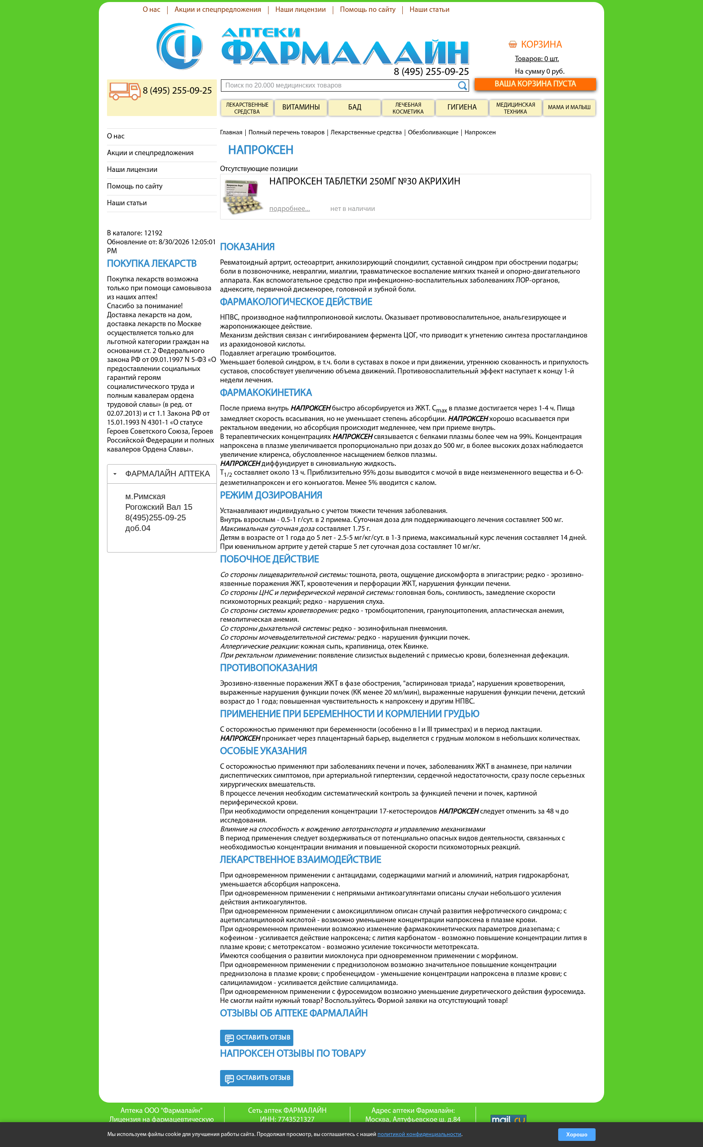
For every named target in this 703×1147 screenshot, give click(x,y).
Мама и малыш (569, 108)
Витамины (301, 108)
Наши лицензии (300, 10)
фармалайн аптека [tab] (167, 473)
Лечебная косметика (408, 108)
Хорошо (576, 1135)
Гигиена (462, 108)
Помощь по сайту (367, 10)
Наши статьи (430, 10)
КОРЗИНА (541, 45)
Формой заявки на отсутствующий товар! (442, 1001)
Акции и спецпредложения (218, 10)
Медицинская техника (515, 108)
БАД (354, 108)
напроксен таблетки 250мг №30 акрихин (365, 182)
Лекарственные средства (247, 108)
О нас (151, 10)
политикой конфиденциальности (419, 1135)
